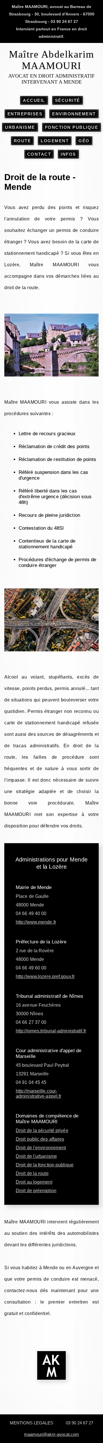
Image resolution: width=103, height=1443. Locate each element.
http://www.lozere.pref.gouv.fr (45, 976)
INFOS (68, 154)
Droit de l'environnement (41, 1147)
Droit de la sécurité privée (42, 1130)
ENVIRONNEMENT (74, 113)
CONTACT (39, 154)
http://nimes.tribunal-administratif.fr (51, 1030)
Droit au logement (34, 1182)
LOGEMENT (55, 140)
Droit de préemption (36, 1190)
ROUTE (22, 140)
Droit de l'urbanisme (36, 1156)
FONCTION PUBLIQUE (71, 127)
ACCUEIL (34, 100)
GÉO (84, 140)
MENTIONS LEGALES (31, 1422)
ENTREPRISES (25, 113)
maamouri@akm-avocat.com (51, 1434)
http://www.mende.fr (36, 922)
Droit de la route (32, 1173)
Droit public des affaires (40, 1139)
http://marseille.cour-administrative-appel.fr (38, 1094)
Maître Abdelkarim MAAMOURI (51, 60)
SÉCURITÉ (67, 100)
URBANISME (20, 127)
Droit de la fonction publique (45, 1164)
